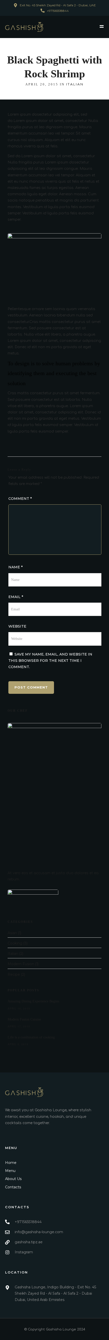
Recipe (14, 974)
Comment (20, 498)
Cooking (15, 943)
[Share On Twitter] (20, 1329)
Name (15, 567)
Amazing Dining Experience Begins (33, 1001)
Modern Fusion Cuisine (24, 1019)
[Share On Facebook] (12, 1329)
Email (15, 597)
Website (17, 626)
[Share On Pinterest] (27, 1329)
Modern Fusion (21, 964)
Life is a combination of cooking (31, 1037)
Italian (75, 84)
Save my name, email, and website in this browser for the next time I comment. (50, 660)
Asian (12, 933)
